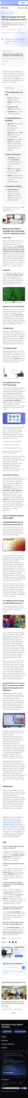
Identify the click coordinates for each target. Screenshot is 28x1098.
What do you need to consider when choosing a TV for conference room (13, 54)
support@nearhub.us (10, 1068)
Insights (11, 13)
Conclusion (6, 61)
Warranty (20, 1082)
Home (3, 13)
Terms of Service (13, 1082)
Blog (7, 13)
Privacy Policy (4, 1082)
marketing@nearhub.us (10, 1069)
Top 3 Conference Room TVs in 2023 (13, 58)
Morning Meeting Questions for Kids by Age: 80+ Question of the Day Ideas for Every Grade (12, 1003)
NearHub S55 (6, 693)
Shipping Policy (4, 1084)
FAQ (4, 64)
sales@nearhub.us (9, 1066)
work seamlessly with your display (12, 393)
